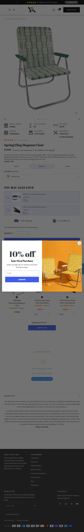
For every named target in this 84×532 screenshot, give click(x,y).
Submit (22, 279)
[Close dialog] (79, 243)
